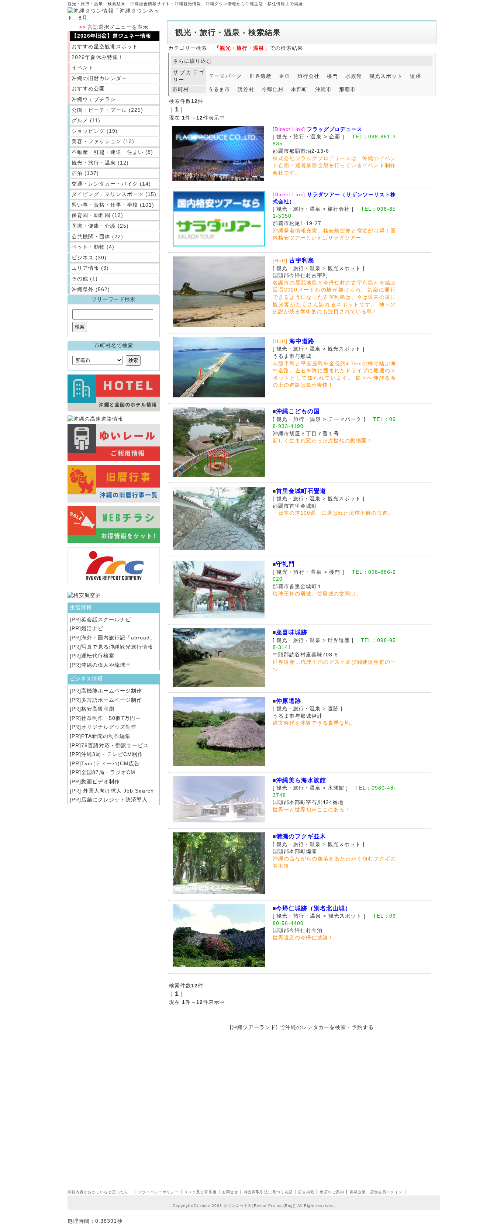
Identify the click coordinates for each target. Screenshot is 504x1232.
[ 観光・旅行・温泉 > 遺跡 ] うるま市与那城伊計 (310, 708)
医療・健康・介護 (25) (100, 226)
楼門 (332, 76)
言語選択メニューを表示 (113, 27)
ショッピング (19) (95, 131)
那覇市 (347, 89)
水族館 (353, 76)
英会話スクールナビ (106, 619)
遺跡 (415, 76)
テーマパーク (225, 76)
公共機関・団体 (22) (97, 236)
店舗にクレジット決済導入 (114, 800)
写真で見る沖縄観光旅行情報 (117, 647)
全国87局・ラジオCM (108, 772)
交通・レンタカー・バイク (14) (111, 184)
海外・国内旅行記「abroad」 (118, 638)
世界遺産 (260, 76)
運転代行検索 (97, 656)
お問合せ (230, 1192)
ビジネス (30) (89, 257)
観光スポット (386, 76)
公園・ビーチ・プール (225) (107, 110)
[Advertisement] (233, 1118)
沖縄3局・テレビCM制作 (112, 754)
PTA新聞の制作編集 (106, 736)
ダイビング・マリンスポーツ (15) (114, 194)
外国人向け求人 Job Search (117, 791)
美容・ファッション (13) (103, 141)
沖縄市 (323, 89)
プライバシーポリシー (158, 1192)
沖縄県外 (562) (91, 289)
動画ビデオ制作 (100, 781)
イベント (83, 67)
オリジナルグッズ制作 (109, 727)
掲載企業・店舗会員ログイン (376, 1192)
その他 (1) (85, 279)
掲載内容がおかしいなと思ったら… (100, 1192)
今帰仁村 (273, 89)
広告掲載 (306, 1192)
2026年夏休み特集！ (98, 57)
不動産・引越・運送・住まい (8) (112, 152)
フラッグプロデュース (334, 129)
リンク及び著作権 (200, 1192)
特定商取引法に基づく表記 (268, 1192)
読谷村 (246, 89)
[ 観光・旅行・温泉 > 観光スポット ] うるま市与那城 (321, 348)
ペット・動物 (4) (93, 247)
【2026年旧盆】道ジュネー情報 (111, 36)
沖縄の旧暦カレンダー (99, 78)
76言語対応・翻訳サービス (115, 745)
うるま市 (219, 89)
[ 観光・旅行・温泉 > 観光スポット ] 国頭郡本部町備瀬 (321, 844)
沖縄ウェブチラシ (94, 99)
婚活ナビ (92, 628)
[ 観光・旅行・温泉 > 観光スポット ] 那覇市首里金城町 (321, 498)
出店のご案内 (332, 1192)
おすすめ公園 (88, 89)
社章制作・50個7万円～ (111, 718)
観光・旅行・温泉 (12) (100, 163)
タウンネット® (237, 1206)
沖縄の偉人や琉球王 (106, 665)
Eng (289, 1206)
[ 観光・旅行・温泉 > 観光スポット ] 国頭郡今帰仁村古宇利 (321, 268)
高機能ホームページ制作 (111, 691)
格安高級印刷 (97, 709)
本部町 (299, 89)
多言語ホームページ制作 (111, 700)
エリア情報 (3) (90, 268)
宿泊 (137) (85, 173)
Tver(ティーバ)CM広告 (110, 763)
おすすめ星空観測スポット (105, 46)
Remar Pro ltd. (268, 1206)
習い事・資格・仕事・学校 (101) (113, 205)
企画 (284, 76)
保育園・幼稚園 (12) (97, 215)
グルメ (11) (86, 120)
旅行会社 (308, 76)
